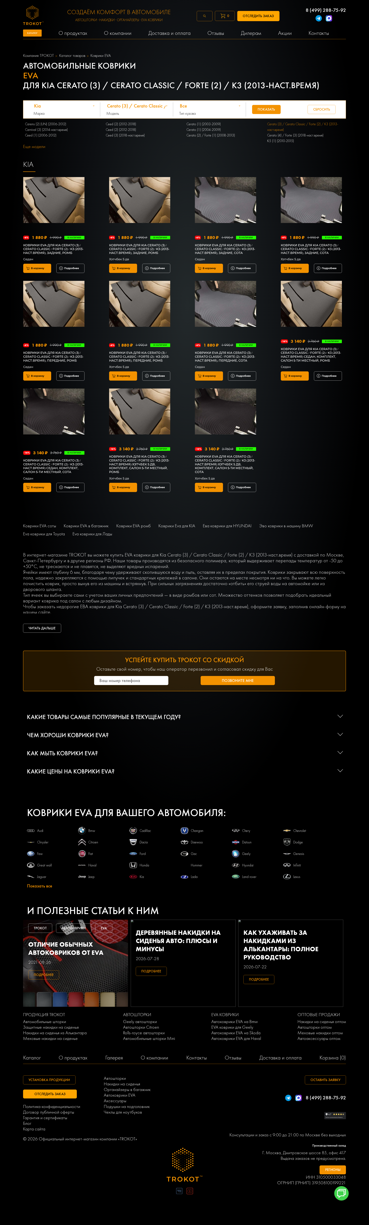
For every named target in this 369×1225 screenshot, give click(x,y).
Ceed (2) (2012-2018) (121, 124)
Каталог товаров (72, 55)
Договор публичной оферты (48, 1112)
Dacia (144, 842)
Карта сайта (34, 1129)
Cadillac (145, 830)
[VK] (179, 1192)
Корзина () (332, 1057)
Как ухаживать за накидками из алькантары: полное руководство (280, 945)
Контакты (196, 1057)
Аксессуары (115, 1101)
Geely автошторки (140, 1021)
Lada (194, 876)
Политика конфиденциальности (51, 1106)
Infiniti (297, 865)
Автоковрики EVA (119, 1095)
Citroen (93, 842)
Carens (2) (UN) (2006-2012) (45, 124)
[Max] (329, 19)
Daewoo (197, 842)
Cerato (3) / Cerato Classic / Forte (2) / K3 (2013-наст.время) (302, 127)
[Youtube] (189, 1192)
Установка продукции (49, 1080)
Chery (246, 830)
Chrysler (42, 842)
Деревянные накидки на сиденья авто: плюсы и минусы (178, 941)
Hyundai (248, 865)
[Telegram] (319, 19)
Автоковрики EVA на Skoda (235, 1033)
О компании (154, 1057)
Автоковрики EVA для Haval (236, 1038)
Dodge (298, 842)
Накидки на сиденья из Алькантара (55, 1033)
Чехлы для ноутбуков (123, 1112)
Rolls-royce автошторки (144, 1033)
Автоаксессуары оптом (319, 1038)
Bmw (91, 830)
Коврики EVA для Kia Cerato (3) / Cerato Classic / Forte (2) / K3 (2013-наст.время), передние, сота (225, 356)
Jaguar (41, 876)
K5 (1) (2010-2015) (280, 141)
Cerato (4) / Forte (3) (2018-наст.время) (295, 135)
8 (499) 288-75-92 (326, 10)
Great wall (44, 865)
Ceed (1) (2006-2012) (40, 135)
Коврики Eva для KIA (176, 526)
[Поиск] (204, 16)
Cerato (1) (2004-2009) (204, 129)
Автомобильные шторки (44, 1021)
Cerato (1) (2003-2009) (204, 124)
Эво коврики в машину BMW (286, 526)
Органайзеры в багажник (127, 1089)
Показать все (39, 886)
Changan (197, 830)
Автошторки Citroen (141, 1027)
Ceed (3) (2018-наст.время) (125, 135)
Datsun (247, 842)
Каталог (32, 1057)
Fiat (90, 853)
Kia (142, 876)
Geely (246, 853)
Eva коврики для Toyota (44, 534)
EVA (104, 928)
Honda (144, 865)
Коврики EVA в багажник (86, 526)
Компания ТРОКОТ (38, 55)
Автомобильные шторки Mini (149, 1038)
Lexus (296, 876)
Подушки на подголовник (127, 1106)
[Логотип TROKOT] (33, 16)
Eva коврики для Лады (92, 534)
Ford (143, 853)
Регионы (332, 1169)
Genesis (298, 853)
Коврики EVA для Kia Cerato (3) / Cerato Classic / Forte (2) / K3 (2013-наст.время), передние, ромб (53, 356)
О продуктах (73, 1057)
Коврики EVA (100, 55)
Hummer (196, 865)
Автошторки (115, 1078)
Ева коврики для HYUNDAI (227, 526)
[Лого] (185, 1165)
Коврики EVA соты (39, 526)
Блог (27, 1123)
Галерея (114, 1057)
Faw (40, 853)
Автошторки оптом (315, 1027)
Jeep (91, 876)
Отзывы (233, 1057)
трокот (40, 928)
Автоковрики (74, 928)
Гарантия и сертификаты (45, 1117)
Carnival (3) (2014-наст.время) (46, 129)
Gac (194, 853)
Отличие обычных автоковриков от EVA (65, 948)
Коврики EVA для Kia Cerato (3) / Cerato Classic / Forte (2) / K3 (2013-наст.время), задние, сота (225, 249)
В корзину (37, 268)
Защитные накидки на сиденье (51, 1027)
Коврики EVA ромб (133, 526)
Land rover (249, 876)
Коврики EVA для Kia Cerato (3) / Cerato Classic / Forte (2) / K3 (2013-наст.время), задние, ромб (53, 249)
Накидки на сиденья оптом (322, 1021)
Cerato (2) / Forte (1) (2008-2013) (211, 135)
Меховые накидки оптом (320, 1033)
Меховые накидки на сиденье (50, 1038)
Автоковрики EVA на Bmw (234, 1021)
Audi (40, 830)
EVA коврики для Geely (232, 1027)
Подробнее (71, 268)
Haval (92, 865)
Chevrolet (299, 830)
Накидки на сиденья (122, 1084)
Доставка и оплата (280, 1057)
